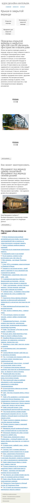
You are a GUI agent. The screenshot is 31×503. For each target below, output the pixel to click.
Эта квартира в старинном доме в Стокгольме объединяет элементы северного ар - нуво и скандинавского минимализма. (15, 458)
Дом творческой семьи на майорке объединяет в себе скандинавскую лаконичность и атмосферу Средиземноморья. (13, 383)
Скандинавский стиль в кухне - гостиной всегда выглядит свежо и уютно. (15, 364)
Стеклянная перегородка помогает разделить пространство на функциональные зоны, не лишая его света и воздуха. (15, 369)
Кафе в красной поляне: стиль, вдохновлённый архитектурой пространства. (15, 408)
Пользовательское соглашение (13, 496)
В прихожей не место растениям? (13, 254)
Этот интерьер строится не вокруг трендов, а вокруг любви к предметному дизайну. (13, 317)
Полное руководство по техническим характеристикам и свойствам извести (14, 467)
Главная (8, 7)
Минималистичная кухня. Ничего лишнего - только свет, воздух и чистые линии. (15, 404)
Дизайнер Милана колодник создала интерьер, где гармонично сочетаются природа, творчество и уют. (13, 340)
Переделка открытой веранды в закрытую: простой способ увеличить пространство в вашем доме (15, 44)
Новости (16, 7)
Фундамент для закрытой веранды (8, 32)
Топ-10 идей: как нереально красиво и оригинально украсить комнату (14, 488)
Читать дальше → (6, 158)
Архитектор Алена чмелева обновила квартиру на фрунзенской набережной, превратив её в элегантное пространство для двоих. (15, 301)
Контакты (4, 496)
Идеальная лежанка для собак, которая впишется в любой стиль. (14, 434)
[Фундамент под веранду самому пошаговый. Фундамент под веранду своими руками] (15, 204)
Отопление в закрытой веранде (23, 22)
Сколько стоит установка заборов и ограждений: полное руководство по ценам (15, 450)
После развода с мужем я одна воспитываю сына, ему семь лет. (11, 257)
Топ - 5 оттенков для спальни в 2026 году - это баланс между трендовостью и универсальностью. (15, 359)
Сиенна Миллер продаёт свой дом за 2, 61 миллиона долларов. (14, 354)
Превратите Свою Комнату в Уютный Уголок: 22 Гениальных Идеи (14, 484)
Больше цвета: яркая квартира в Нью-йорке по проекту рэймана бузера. (14, 335)
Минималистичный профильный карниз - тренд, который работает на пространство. (15, 429)
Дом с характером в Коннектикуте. (14, 454)
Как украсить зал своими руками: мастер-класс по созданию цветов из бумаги (15, 476)
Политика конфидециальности (9, 498)
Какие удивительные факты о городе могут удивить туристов (14, 463)
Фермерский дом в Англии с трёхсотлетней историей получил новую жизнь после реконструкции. (13, 376)
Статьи (22, 7)
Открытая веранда (8, 22)
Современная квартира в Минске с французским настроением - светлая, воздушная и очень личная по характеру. (14, 281)
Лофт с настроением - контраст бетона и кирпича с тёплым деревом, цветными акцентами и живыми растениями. (15, 287)
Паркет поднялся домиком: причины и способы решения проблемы (14, 421)
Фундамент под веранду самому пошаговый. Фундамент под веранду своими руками (13, 172)
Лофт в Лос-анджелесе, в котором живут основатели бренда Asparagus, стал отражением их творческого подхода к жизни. (15, 399)
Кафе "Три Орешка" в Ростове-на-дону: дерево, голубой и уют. (14, 330)
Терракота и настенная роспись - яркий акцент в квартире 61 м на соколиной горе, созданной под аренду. (14, 270)
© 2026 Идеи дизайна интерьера (9, 494)
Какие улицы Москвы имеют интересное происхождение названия (15, 480)
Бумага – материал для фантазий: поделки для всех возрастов (13, 471)
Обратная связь (6, 501)
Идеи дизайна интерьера (15, 3)
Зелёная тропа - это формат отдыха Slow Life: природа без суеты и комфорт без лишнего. (15, 294)
